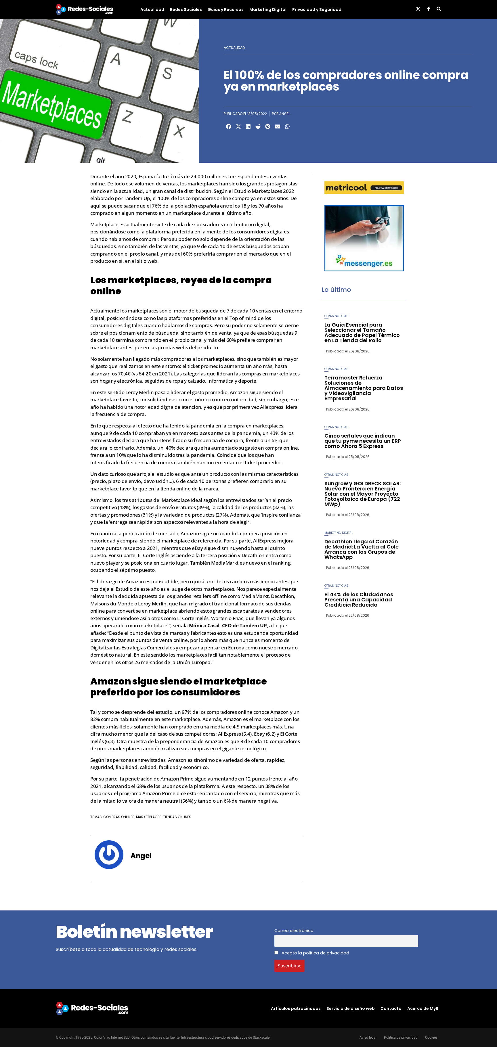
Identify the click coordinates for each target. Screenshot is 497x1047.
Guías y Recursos (226, 9)
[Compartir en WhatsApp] (287, 126)
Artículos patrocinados (296, 1008)
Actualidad (152, 9)
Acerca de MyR (422, 1008)
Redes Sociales (186, 9)
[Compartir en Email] (277, 126)
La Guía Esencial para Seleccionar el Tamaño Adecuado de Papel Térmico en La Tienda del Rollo (362, 332)
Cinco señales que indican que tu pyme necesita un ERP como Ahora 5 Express (362, 441)
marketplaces (149, 816)
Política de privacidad (401, 1038)
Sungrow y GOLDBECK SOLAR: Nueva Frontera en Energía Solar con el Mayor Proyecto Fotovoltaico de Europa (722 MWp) (362, 494)
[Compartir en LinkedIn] (248, 126)
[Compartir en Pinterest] (268, 126)
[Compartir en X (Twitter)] (238, 126)
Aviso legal (368, 1038)
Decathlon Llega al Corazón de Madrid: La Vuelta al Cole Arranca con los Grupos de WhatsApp (361, 549)
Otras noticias (336, 316)
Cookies (431, 1038)
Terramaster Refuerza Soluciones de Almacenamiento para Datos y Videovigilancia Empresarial (363, 388)
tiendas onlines (177, 816)
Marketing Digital (267, 9)
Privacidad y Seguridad (316, 9)
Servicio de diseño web (350, 1008)
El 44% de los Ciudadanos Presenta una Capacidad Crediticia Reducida (358, 599)
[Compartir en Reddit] (258, 126)
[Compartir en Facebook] (229, 126)
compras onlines (119, 816)
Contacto (391, 1008)
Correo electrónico (294, 930)
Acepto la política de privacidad (314, 953)
